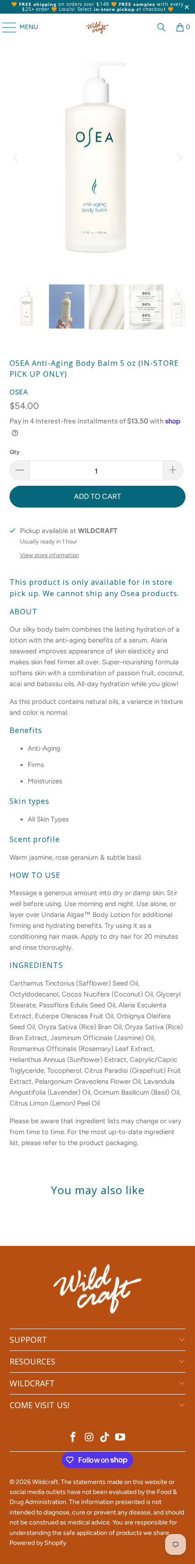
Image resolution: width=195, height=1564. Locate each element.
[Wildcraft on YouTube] (120, 1438)
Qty (15, 451)
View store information (49, 555)
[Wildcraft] (97, 27)
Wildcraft (45, 1482)
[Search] (161, 27)
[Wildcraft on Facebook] (73, 1438)
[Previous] (16, 158)
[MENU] (5, 27)
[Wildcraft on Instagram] (89, 1438)
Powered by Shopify (38, 1543)
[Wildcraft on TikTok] (105, 1438)
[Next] (178, 158)
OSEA (19, 392)
